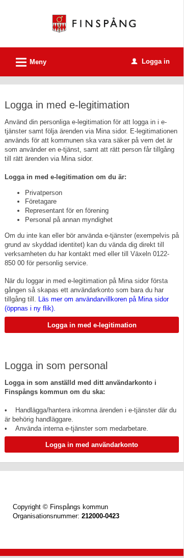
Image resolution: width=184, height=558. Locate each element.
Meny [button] (29, 62)
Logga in (151, 61)
